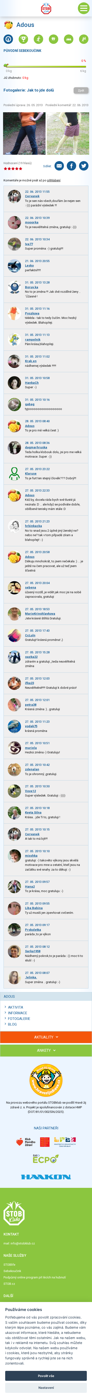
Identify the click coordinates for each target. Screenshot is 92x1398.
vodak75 (31, 726)
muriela (31, 748)
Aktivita (15, 1007)
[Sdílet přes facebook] (71, 166)
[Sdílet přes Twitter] (83, 166)
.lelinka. (31, 977)
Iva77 (29, 244)
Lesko (29, 265)
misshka (31, 855)
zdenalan (32, 769)
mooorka (31, 222)
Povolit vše (46, 1376)
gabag (29, 404)
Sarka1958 (32, 951)
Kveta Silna (33, 812)
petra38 (30, 704)
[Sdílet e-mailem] (59, 166)
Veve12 (30, 791)
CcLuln (30, 635)
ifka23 (29, 683)
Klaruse (31, 473)
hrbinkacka (33, 526)
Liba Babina (34, 908)
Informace (17, 1013)
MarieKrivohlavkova (40, 613)
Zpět (81, 90)
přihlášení (53, 180)
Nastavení (46, 1388)
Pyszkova (32, 313)
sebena (30, 587)
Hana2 (30, 886)
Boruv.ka (31, 287)
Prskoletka (33, 929)
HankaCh (32, 382)
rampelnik (32, 339)
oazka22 (31, 657)
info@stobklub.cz (23, 1243)
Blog (12, 1024)
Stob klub (46, 8)
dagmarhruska (36, 447)
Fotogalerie (19, 1019)
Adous (29, 426)
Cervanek (32, 196)
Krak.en (31, 361)
